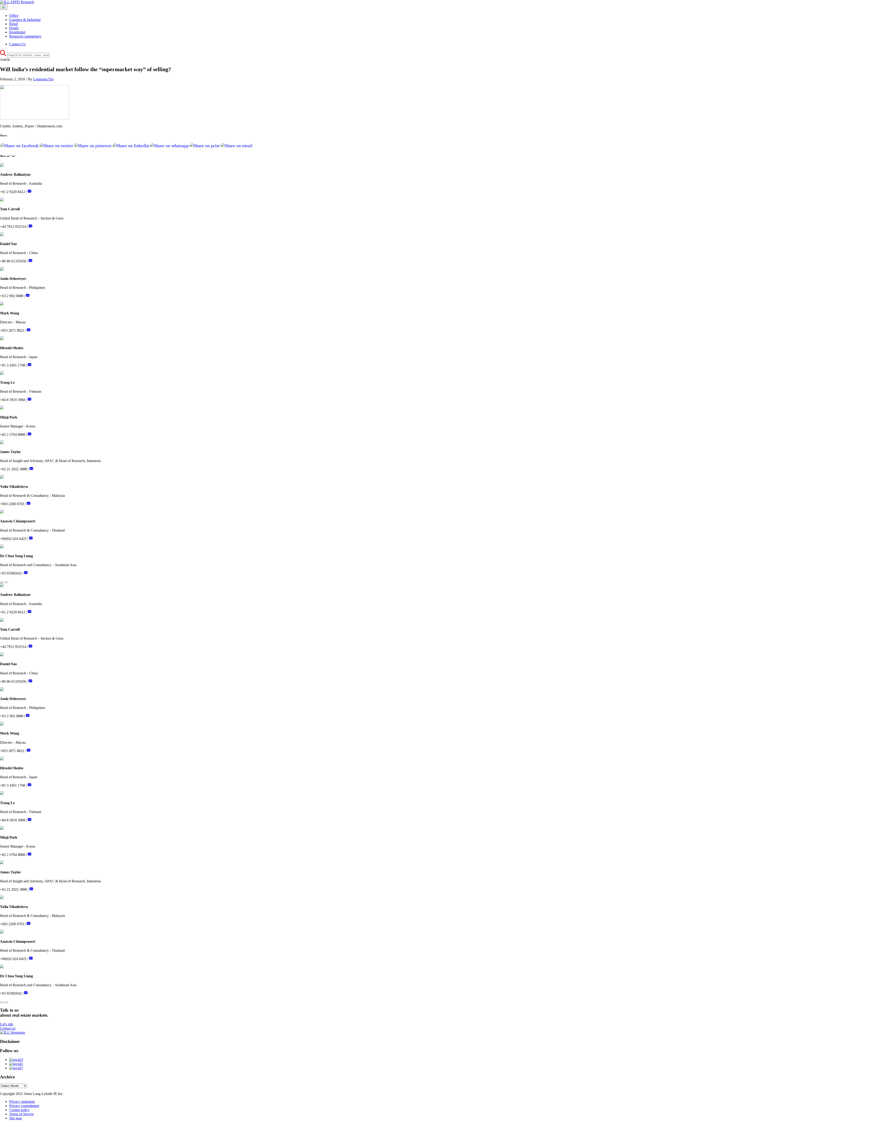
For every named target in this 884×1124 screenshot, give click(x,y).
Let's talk (6, 1024)
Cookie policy (19, 1110)
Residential (17, 32)
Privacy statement (22, 1102)
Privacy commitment (24, 1106)
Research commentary (25, 36)
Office (13, 16)
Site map (15, 1118)
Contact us (7, 1028)
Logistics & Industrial (25, 20)
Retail (13, 24)
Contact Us (17, 44)
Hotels (14, 28)
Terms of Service (21, 1114)
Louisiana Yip (43, 79)
